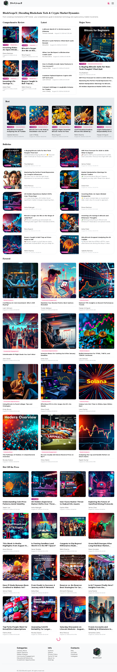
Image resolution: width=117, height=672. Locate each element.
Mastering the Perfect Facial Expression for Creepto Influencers (95, 81)
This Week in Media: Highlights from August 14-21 (15, 545)
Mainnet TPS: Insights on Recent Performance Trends (96, 304)
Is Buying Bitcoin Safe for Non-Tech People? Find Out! (95, 68)
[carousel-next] (109, 121)
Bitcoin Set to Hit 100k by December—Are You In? (38, 130)
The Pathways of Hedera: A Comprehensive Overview (19, 455)
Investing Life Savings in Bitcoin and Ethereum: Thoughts (9, 82)
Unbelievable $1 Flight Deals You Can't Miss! (19, 354)
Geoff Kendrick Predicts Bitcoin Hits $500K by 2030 (83, 130)
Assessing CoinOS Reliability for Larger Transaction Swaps (40, 628)
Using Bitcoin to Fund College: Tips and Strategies (17, 405)
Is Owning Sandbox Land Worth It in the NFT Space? (43, 545)
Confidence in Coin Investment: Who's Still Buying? (19, 304)
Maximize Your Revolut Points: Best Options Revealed (57, 304)
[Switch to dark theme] (108, 3)
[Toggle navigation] (112, 3)
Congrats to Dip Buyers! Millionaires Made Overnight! (71, 545)
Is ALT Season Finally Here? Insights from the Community (100, 586)
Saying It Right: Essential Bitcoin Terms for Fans (61, 130)
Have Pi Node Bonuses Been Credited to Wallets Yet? (16, 586)
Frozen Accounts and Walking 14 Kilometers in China (99, 628)
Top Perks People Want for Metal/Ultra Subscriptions (15, 628)
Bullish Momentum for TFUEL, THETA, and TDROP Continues (94, 354)
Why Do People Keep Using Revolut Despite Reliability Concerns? (43, 670)
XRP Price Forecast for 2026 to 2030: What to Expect (96, 78)
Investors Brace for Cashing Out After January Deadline (58, 354)
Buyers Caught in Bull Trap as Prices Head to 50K (29, 82)
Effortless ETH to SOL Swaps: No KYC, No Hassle (56, 405)
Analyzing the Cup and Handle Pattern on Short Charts (94, 455)
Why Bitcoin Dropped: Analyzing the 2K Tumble (16, 130)
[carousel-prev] (8, 121)
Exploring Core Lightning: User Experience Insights (71, 670)
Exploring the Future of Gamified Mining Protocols (100, 503)
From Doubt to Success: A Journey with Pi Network (43, 586)
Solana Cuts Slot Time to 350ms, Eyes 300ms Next (95, 405)
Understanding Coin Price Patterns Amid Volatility (14, 503)
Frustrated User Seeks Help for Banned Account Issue (100, 670)
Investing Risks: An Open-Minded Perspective (10, 49)
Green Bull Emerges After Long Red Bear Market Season (100, 545)
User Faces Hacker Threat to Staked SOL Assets (71, 503)
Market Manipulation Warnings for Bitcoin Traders (94, 84)
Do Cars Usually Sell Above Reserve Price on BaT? (57, 455)
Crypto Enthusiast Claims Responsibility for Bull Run (106, 130)
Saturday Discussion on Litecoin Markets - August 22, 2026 (72, 628)
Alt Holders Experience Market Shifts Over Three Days (95, 86)
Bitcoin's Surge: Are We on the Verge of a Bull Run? (29, 49)
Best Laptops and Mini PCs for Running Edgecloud (15, 670)
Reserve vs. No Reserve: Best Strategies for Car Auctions (71, 586)
